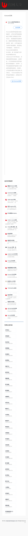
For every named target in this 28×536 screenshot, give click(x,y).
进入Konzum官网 (16, 81)
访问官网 (17, 27)
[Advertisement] (14, 128)
